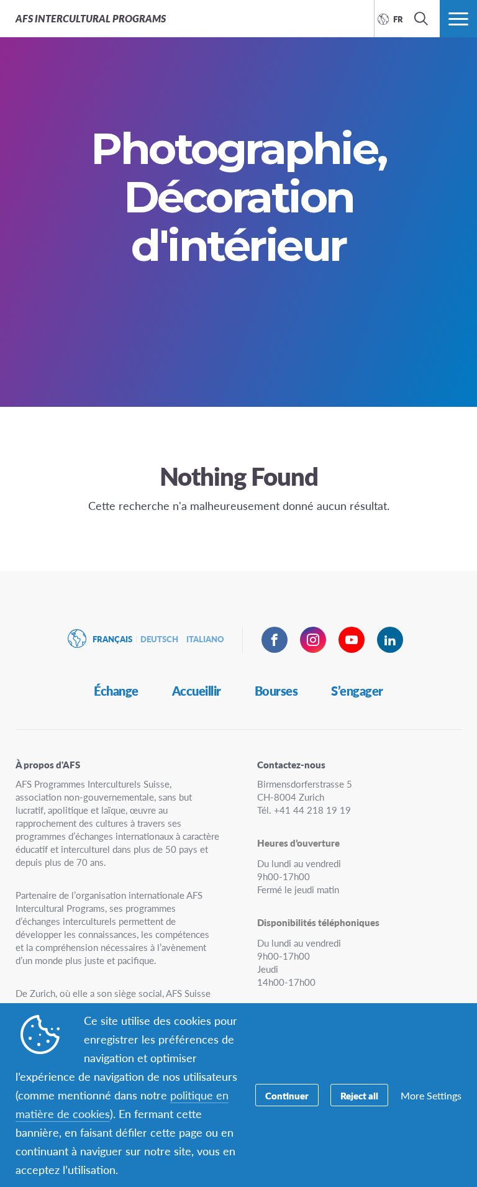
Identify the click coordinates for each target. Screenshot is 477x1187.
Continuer (287, 1095)
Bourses (276, 690)
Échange (116, 690)
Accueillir (196, 690)
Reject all (359, 1095)
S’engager (357, 690)
